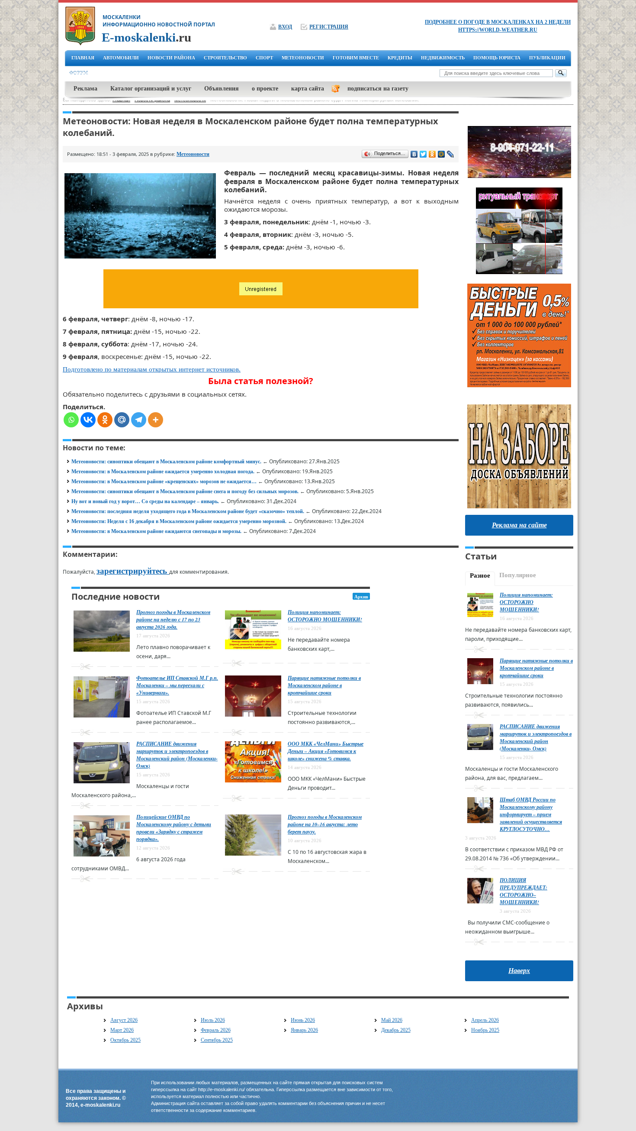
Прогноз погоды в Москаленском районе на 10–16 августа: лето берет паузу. (325, 824)
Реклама (85, 88)
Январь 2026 (304, 1030)
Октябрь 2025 (125, 1040)
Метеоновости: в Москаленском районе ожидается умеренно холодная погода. (162, 472)
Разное (480, 575)
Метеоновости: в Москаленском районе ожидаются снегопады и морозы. (156, 531)
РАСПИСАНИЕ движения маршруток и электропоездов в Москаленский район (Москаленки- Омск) (177, 754)
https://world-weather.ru (497, 30)
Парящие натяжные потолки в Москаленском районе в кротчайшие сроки (324, 685)
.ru (146, 37)
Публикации (547, 57)
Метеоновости (193, 154)
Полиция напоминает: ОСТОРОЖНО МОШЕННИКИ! (325, 615)
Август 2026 (124, 1020)
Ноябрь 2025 (485, 1030)
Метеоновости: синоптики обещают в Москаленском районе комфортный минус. (166, 462)
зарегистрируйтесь (132, 570)
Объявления (221, 88)
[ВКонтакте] (414, 154)
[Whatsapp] (71, 419)
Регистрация (328, 27)
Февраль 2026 (216, 1030)
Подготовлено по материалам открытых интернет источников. (152, 369)
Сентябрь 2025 (217, 1040)
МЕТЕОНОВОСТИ (303, 57)
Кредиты (400, 57)
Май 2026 (391, 1020)
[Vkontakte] (88, 419)
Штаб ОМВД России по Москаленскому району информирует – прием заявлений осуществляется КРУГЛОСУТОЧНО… (531, 814)
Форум (78, 73)
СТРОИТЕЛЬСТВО (225, 57)
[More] (155, 419)
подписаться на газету (377, 88)
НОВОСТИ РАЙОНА (171, 57)
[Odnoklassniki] (104, 419)
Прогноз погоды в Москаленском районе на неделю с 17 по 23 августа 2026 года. (173, 619)
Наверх (519, 970)
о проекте (265, 88)
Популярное (517, 575)
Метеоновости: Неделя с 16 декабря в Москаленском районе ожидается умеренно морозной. (178, 521)
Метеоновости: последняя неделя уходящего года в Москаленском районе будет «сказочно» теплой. (187, 511)
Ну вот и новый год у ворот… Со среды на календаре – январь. (145, 501)
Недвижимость (443, 57)
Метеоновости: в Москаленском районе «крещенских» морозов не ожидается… (164, 481)
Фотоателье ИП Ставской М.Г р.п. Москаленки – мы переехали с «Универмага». (177, 685)
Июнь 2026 (303, 1020)
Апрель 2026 (485, 1020)
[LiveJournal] (450, 154)
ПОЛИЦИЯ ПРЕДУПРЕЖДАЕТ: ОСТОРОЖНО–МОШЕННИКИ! (523, 891)
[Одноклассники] (432, 154)
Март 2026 (122, 1030)
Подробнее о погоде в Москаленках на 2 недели (498, 22)
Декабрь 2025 (396, 1030)
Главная (82, 57)
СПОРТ (264, 57)
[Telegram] (138, 419)
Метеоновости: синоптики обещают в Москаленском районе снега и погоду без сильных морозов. (185, 491)
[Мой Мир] (441, 154)
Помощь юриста (496, 57)
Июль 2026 (213, 1020)
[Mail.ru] (121, 419)
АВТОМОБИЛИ (121, 57)
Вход (285, 27)
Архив (361, 596)
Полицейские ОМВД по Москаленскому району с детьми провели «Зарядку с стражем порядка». (173, 828)
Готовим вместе (356, 57)
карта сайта (307, 88)
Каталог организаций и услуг (150, 88)
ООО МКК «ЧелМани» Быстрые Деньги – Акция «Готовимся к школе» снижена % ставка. (325, 751)
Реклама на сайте (519, 525)
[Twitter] (423, 154)
